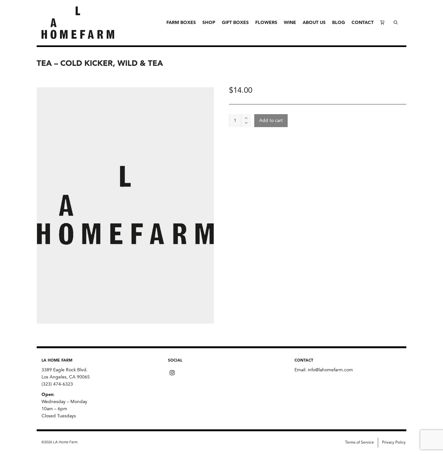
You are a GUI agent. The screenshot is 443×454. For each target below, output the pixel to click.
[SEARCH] (395, 22)
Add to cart (271, 120)
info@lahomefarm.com (330, 370)
